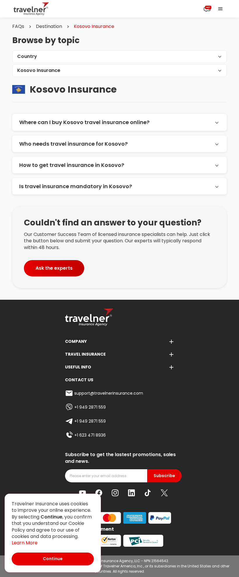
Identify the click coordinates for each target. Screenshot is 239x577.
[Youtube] (82, 493)
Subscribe (164, 476)
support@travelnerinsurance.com (108, 393)
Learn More (25, 543)
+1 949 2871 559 (90, 407)
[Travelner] (31, 8)
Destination (49, 26)
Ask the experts (54, 268)
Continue (53, 559)
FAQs (18, 26)
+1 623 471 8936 (90, 435)
